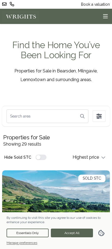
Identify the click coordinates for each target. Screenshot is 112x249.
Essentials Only (27, 233)
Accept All (71, 233)
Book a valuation (95, 4)
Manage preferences (22, 243)
